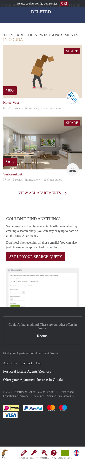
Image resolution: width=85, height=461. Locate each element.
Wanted (44, 457)
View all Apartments (40, 193)
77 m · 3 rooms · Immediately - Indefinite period (32, 179)
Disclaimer (37, 396)
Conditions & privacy (15, 396)
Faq (38, 363)
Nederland (68, 391)
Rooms (42, 336)
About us (10, 363)
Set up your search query (35, 257)
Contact (26, 363)
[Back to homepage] (4, 454)
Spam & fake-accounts (60, 396)
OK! (64, 3)
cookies (30, 3)
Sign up (23, 457)
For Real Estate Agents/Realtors (27, 371)
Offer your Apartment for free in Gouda (33, 380)
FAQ (54, 457)
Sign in (34, 457)
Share (72, 51)
